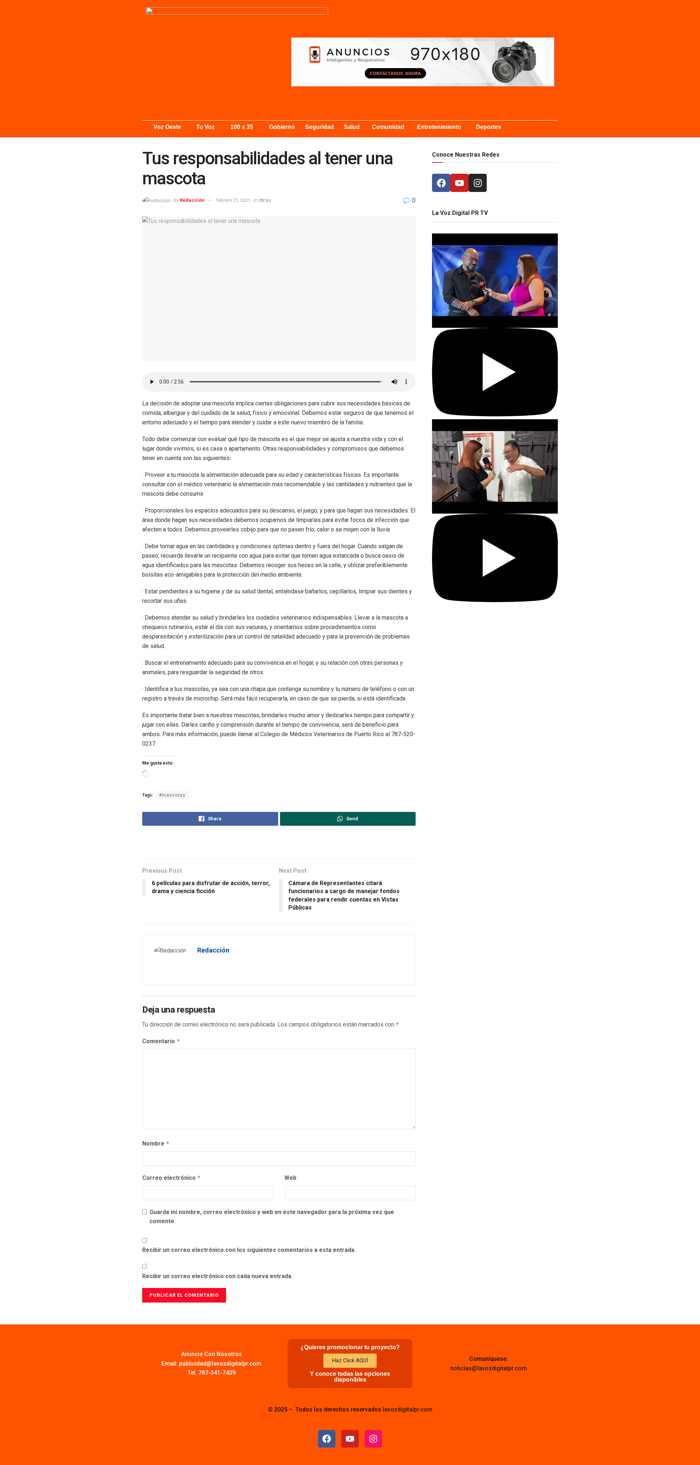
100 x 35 (241, 127)
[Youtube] (459, 183)
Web (290, 1177)
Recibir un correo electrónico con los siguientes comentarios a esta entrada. (249, 1249)
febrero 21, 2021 (233, 200)
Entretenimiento (439, 127)
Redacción (192, 200)
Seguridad (319, 127)
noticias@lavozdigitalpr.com (488, 1368)
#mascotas (172, 795)
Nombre (156, 1143)
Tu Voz (205, 127)
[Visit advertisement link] (422, 62)
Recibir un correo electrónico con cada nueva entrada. (217, 1276)
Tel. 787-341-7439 (211, 1372)
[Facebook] (441, 183)
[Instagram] (477, 183)
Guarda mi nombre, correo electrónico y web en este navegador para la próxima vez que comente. (271, 1217)
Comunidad (388, 127)
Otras (264, 200)
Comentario (161, 1041)
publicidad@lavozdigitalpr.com (220, 1363)
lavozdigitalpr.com (407, 1409)
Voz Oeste (167, 127)
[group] (495, 326)
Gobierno (282, 127)
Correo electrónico (171, 1177)
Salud (352, 127)
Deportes (488, 127)
